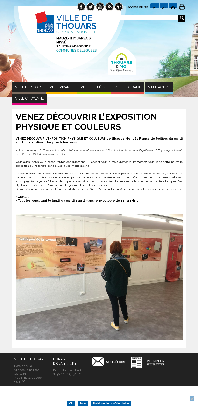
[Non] (192, 398)
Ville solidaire (127, 87)
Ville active (159, 87)
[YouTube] (100, 6)
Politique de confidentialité (111, 403)
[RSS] (109, 6)
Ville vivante (62, 87)
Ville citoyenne (29, 98)
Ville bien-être (94, 87)
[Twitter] (90, 6)
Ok (71, 403)
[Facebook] (81, 6)
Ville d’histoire (29, 87)
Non (83, 403)
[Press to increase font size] (154, 5)
